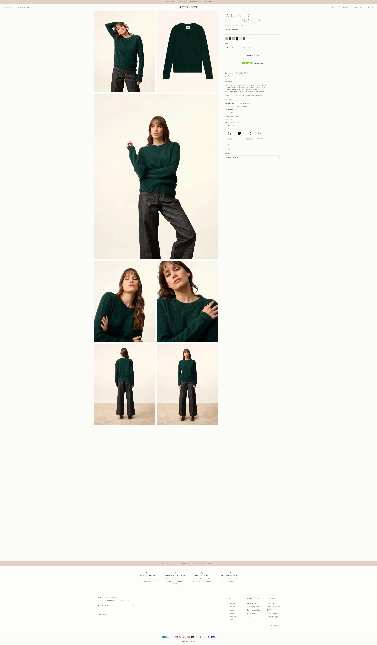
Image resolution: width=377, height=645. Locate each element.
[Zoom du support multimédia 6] (124, 384)
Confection (229, 100)
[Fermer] (374, 2)
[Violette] (244, 38)
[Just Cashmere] (188, 7)
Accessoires (233, 610)
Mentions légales (273, 617)
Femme (232, 603)
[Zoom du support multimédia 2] (187, 51)
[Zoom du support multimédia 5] (187, 301)
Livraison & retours (231, 157)
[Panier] (372, 7)
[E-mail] (132, 605)
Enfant (231, 613)
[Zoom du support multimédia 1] (124, 51)
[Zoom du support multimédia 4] (124, 301)
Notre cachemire (273, 607)
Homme (232, 607)
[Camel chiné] (233, 38)
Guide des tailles (253, 610)
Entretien (228, 153)
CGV (269, 610)
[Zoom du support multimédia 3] (156, 176)
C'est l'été (336, 7)
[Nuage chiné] (226, 38)
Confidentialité (273, 613)
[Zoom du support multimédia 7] (187, 384)
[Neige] (240, 38)
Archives (347, 7)
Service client (252, 603)
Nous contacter (253, 613)
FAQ (248, 617)
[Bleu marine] (230, 38)
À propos (270, 603)
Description (229, 82)
